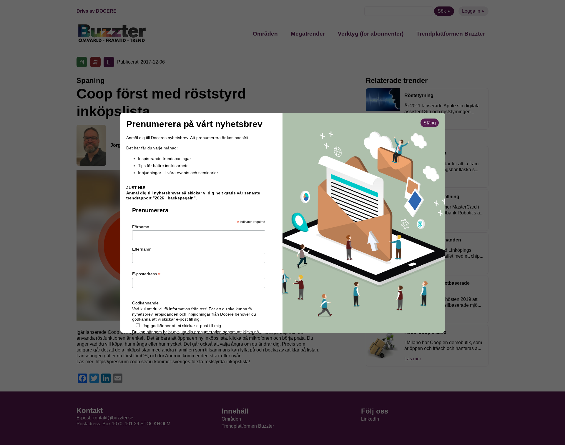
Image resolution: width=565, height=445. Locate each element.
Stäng (429, 122)
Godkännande (145, 303)
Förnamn (140, 226)
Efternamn (142, 249)
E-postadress (146, 274)
